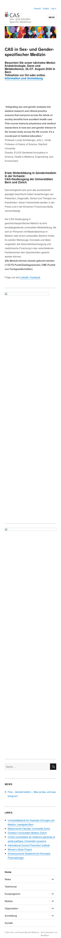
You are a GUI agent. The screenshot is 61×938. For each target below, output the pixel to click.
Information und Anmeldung (24, 78)
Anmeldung (11, 915)
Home (8, 872)
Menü (52, 17)
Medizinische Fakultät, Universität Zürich (29, 828)
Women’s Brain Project (20, 849)
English (46, 8)
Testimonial (11, 886)
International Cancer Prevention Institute (29, 845)
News (8, 879)
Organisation (11, 908)
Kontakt (9, 923)
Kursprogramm (12, 894)
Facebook (34, 277)
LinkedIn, (24, 277)
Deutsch (37, 8)
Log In (53, 8)
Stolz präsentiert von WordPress (49, 934)
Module (9, 901)
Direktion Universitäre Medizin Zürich (27, 832)
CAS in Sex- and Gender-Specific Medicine (22, 932)
